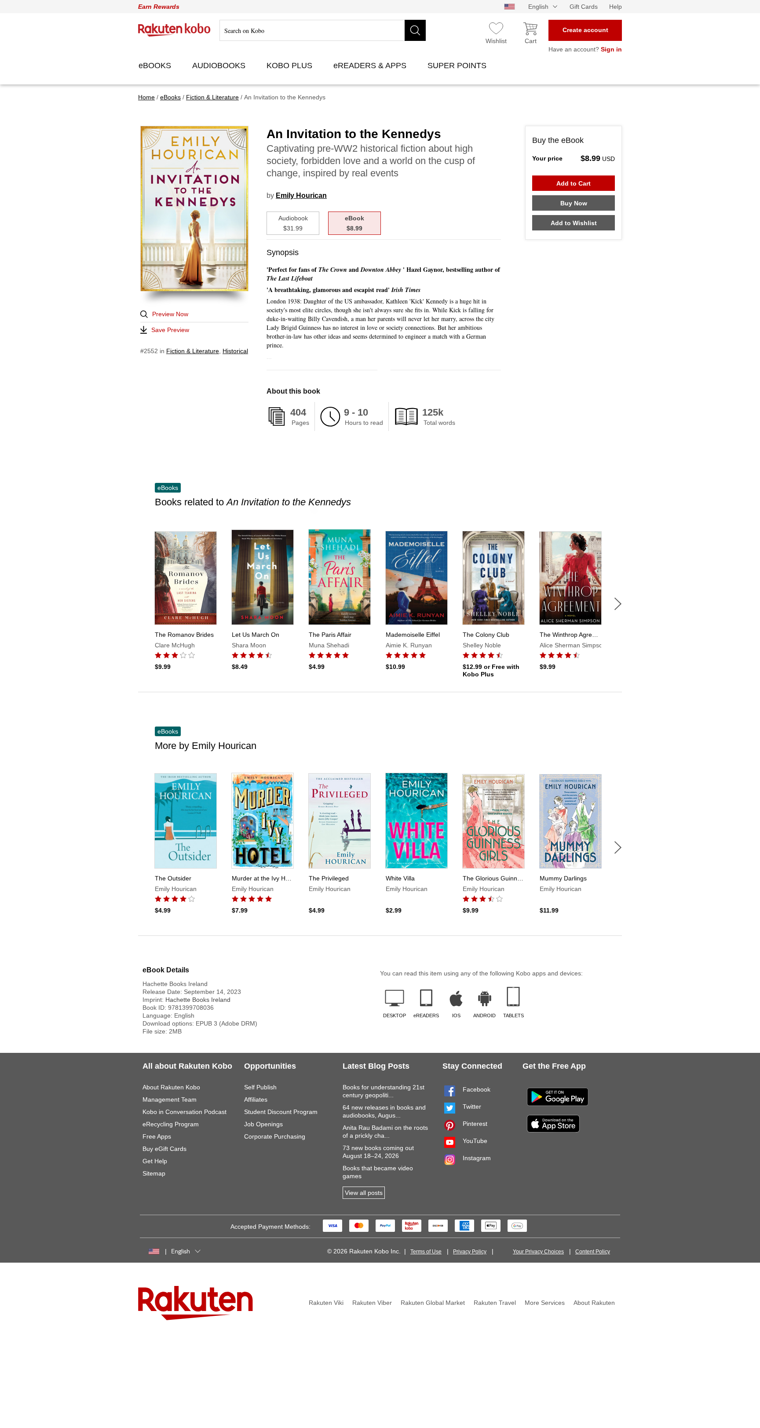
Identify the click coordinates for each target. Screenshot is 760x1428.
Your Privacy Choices (538, 1252)
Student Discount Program (281, 1111)
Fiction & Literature (192, 350)
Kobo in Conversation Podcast (184, 1111)
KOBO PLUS (290, 65)
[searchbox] (322, 30)
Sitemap (153, 1173)
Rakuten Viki (326, 1302)
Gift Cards (584, 6)
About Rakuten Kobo (171, 1087)
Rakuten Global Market (433, 1302)
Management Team (169, 1099)
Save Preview (170, 329)
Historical (235, 350)
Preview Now (170, 314)
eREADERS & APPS (371, 65)
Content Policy (592, 1252)
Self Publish (260, 1087)
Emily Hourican (301, 195)
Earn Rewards (158, 6)
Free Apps (156, 1136)
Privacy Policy (469, 1252)
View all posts (364, 1192)
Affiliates (255, 1099)
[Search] (415, 30)
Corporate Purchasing (274, 1136)
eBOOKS (156, 65)
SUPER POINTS (458, 65)
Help (615, 6)
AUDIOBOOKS (220, 65)
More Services (545, 1302)
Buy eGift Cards (164, 1148)
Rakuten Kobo (174, 30)
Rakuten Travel (495, 1302)
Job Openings (263, 1124)
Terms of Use (426, 1252)
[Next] (618, 603)
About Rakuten (594, 1302)
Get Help (154, 1161)
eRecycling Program (170, 1124)
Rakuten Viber (372, 1302)
